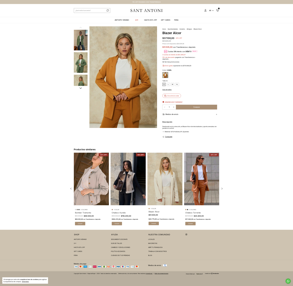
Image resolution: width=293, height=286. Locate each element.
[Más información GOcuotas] (194, 51)
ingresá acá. (149, 273)
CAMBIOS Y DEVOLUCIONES (120, 247)
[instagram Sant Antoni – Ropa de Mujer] (186, 234)
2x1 (136, 20)
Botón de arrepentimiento (161, 273)
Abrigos (189, 29)
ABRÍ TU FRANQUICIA (155, 247)
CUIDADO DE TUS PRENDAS (120, 255)
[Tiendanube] (212, 274)
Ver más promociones (171, 62)
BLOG (150, 255)
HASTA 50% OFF (150, 20)
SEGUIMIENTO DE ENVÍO (119, 239)
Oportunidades (173, 29)
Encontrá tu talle (173, 96)
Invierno (182, 29)
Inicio (164, 29)
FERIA (176, 20)
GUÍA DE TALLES (116, 243)
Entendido (25, 281)
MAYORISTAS (152, 243)
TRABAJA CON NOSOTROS (157, 251)
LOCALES (151, 239)
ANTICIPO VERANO (122, 20)
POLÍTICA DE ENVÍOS (118, 251)
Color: (167, 70)
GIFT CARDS (165, 20)
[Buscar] (107, 10)
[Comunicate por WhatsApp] (288, 281)
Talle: (164, 81)
